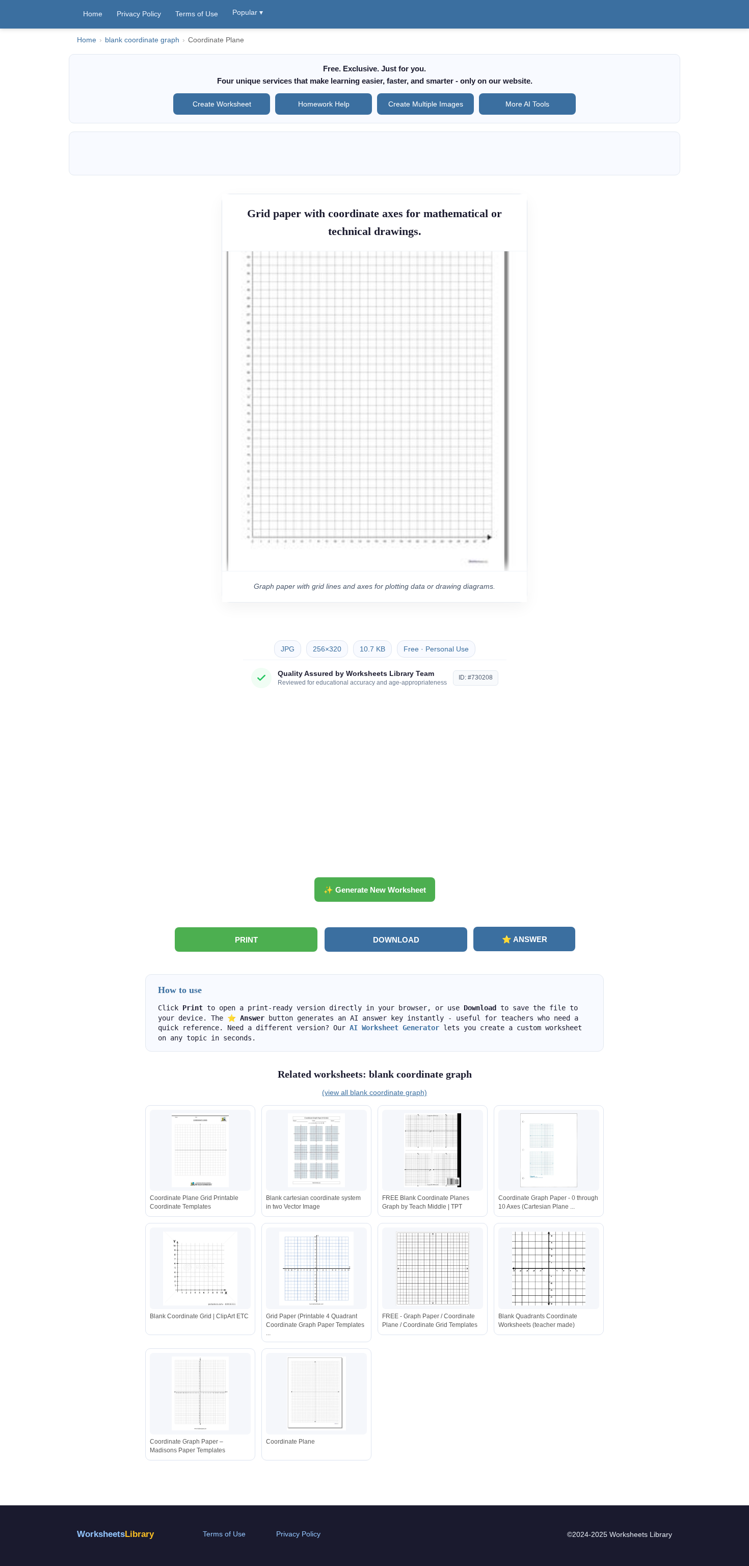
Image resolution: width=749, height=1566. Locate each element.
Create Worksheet (222, 104)
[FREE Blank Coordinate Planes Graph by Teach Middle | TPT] (432, 1150)
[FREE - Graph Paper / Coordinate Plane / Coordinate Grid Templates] (432, 1269)
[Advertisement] (374, 786)
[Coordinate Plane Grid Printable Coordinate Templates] (200, 1150)
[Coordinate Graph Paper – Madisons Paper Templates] (200, 1393)
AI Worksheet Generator (394, 1028)
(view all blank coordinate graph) (374, 1092)
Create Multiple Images (425, 104)
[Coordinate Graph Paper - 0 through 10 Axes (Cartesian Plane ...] (549, 1150)
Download (396, 939)
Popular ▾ (247, 12)
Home (92, 14)
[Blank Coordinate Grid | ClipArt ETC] (200, 1269)
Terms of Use (196, 14)
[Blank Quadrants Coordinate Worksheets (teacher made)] (549, 1269)
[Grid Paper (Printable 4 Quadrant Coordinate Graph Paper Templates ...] (316, 1269)
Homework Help (324, 104)
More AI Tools (527, 104)
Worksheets (115, 1534)
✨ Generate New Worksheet (375, 889)
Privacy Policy (139, 14)
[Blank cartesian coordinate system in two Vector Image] (316, 1150)
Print (246, 939)
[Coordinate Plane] (316, 1393)
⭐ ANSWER (524, 939)
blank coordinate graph (142, 40)
